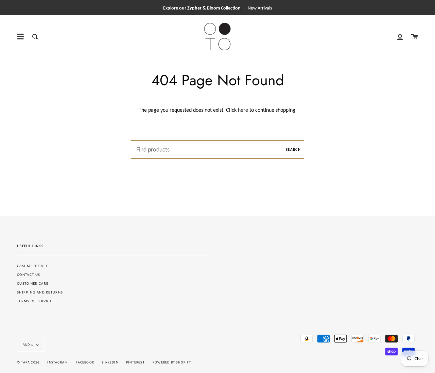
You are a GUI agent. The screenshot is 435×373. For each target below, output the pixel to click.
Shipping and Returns (40, 292)
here (243, 110)
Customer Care (32, 283)
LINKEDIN (110, 362)
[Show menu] (20, 37)
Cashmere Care (32, 266)
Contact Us (28, 274)
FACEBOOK (85, 362)
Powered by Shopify (172, 362)
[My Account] (400, 36)
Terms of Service (34, 301)
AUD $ (28, 344)
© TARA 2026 (28, 362)
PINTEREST (135, 362)
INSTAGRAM (57, 362)
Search (293, 149)
